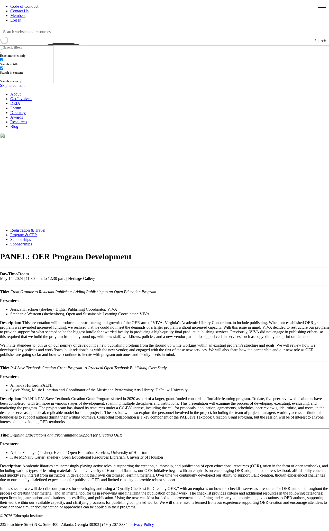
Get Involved (21, 99)
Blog (14, 126)
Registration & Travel (27, 230)
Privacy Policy (142, 524)
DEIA (15, 103)
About (15, 94)
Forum (15, 108)
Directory (18, 112)
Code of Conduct (24, 6)
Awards (16, 117)
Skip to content (12, 85)
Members (17, 15)
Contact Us (19, 11)
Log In (15, 20)
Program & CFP (23, 235)
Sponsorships (21, 244)
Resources (18, 122)
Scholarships (20, 239)
